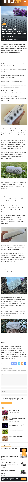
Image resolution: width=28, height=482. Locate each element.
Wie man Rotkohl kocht (14, 410)
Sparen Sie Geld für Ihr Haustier (16, 436)
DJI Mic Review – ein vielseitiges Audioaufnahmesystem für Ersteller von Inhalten (10, 472)
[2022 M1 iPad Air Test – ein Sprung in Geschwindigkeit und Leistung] (5, 425)
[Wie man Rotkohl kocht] (5, 412)
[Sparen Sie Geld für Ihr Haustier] (5, 438)
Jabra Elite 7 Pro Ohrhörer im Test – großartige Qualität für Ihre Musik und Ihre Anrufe (9, 464)
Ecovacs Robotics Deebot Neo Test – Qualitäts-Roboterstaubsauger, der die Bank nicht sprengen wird (9, 456)
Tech (4, 24)
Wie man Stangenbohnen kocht (16, 430)
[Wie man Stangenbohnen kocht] (5, 431)
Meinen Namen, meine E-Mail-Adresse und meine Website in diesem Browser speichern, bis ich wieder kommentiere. (13, 399)
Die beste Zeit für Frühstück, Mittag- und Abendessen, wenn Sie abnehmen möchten (17, 418)
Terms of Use (9, 479)
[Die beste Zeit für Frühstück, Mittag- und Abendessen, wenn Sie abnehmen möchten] (5, 418)
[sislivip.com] (12, 1)
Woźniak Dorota (10, 39)
